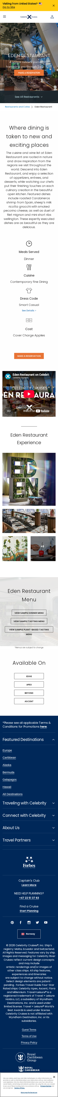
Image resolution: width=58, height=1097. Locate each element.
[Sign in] (52, 17)
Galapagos (10, 779)
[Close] (54, 1076)
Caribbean (9, 757)
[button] (29, 479)
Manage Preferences (29, 1092)
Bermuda (8, 772)
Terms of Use (29, 1036)
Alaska (7, 765)
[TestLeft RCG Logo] (29, 1057)
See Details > (29, 310)
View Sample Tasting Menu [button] (29, 621)
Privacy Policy (29, 1042)
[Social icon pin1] (12, 922)
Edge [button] (29, 676)
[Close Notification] (54, 6)
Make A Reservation (29, 356)
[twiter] (37, 922)
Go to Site (9, 7)
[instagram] (29, 922)
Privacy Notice (45, 1086)
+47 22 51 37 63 (29, 898)
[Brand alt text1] (29, 1069)
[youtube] (45, 922)
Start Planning (29, 911)
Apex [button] (29, 684)
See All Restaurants (27, 97)
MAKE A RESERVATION (29, 73)
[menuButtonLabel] (4, 17)
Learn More (29, 885)
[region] (29, 1084)
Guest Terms (29, 1029)
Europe (7, 750)
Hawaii (7, 787)
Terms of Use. (19, 1088)
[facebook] (20, 922)
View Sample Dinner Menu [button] (29, 613)
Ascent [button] (29, 701)
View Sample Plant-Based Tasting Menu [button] (29, 630)
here (43, 727)
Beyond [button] (29, 693)
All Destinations (13, 794)
